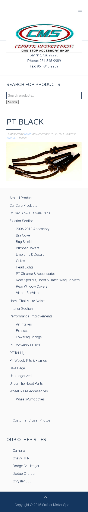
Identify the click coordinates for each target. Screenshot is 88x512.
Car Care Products (23, 206)
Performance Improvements (31, 316)
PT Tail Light (18, 353)
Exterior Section (22, 221)
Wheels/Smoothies (30, 399)
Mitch (27, 134)
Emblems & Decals (30, 254)
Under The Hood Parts (26, 383)
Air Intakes (24, 324)
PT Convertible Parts (25, 345)
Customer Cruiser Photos (31, 420)
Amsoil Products (22, 198)
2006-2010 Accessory (33, 229)
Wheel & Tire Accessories (29, 391)
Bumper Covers (27, 248)
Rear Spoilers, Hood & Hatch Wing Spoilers (48, 280)
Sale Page (17, 368)
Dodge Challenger (26, 466)
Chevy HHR (21, 458)
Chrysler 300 (22, 481)
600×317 (12, 137)
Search (12, 102)
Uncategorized (21, 376)
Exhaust (22, 331)
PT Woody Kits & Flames (28, 361)
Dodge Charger (24, 474)
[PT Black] (44, 161)
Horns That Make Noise (27, 301)
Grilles (20, 261)
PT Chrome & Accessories (36, 274)
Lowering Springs (29, 337)
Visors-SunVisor (28, 293)
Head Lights (25, 267)
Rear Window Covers (31, 286)
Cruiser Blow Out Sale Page (30, 213)
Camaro (19, 451)
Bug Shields (24, 242)
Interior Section (21, 309)
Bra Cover (23, 235)
